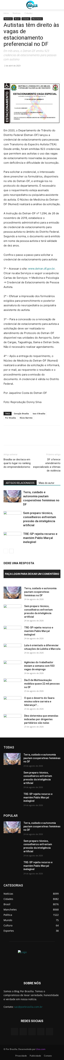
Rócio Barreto (26, 417)
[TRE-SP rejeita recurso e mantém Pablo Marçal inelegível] (12, 538)
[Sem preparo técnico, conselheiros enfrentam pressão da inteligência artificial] (12, 517)
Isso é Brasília (39, 413)
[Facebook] (7, 73)
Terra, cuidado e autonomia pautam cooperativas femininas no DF (40, 592)
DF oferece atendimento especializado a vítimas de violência (46, 465)
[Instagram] (40, 1031)
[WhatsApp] (31, 73)
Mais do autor (46, 483)
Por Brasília (10, 417)
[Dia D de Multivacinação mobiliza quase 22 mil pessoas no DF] (12, 684)
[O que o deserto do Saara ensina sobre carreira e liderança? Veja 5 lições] (12, 702)
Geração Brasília (21, 413)
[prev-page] (6, 551)
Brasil (17, 18)
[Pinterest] (23, 73)
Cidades (29, 13)
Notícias (17, 13)
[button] (6, 5)
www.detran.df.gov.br (41, 268)
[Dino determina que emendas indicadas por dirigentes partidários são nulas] (12, 720)
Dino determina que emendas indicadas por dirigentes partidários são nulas (41, 719)
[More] (40, 73)
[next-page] (11, 551)
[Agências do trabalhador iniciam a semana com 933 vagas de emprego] (12, 667)
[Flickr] (31, 1031)
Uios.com (40, 1049)
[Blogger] (14, 1031)
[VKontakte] (49, 1031)
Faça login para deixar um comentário (32, 573)
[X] (15, 73)
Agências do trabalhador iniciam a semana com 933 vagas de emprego (39, 666)
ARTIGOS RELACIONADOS (20, 483)
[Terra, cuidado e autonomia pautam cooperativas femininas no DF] (12, 496)
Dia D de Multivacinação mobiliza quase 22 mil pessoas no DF (42, 684)
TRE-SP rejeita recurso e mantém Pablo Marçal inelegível (40, 538)
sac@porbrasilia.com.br (28, 1006)
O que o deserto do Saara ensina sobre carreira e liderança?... (39, 701)
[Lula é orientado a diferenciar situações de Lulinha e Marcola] (12, 650)
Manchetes (37, 18)
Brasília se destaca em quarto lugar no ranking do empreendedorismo (17, 463)
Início (6, 13)
